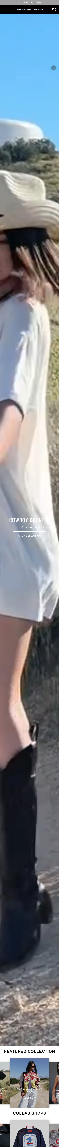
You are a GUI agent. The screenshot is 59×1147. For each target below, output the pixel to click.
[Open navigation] (5, 9)
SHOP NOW (30, 1097)
